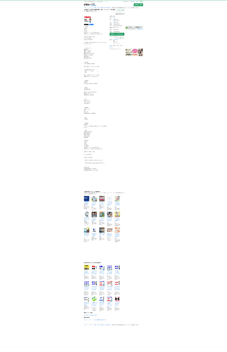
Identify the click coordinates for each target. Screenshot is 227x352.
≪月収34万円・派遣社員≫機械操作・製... (117, 219)
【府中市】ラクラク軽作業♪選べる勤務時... (109, 273)
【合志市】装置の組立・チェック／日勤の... (101, 273)
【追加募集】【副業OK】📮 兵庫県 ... (86, 203)
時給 (85, 315)
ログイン (137, 1)
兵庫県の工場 (102, 7)
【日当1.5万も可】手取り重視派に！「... (86, 219)
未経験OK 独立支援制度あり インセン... (86, 235)
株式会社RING (115, 39)
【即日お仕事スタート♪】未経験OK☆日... (94, 204)
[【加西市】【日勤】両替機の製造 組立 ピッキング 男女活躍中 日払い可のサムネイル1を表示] (88, 19)
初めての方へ (133, 1)
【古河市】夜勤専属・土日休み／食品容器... (94, 273)
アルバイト (91, 7)
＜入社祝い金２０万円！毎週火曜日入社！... (109, 204)
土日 (89, 315)
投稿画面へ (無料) (138, 4)
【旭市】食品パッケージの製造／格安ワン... (109, 288)
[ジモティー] (87, 5)
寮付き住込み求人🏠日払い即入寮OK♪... (94, 219)
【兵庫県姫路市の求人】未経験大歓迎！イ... (109, 219)
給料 (87, 315)
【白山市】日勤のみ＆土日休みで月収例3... (117, 288)
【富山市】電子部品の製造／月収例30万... (101, 288)
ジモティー (86, 7)
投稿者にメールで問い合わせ (117, 34)
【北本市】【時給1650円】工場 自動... (86, 273)
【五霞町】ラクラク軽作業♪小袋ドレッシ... (86, 288)
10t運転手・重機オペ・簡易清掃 (102, 235)
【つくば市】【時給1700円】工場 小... (117, 304)
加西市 (114, 22)
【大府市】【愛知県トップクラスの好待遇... (109, 304)
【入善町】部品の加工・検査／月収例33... (94, 304)
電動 (96, 315)
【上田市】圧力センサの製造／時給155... (94, 288)
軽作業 (95, 7)
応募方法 (92, 315)
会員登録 (141, 1)
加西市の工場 (108, 7)
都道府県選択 (93, 5)
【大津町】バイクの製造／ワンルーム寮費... (117, 273)
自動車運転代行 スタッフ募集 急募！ (101, 203)
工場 (98, 7)
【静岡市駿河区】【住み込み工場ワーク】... (101, 304)
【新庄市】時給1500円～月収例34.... (86, 304)
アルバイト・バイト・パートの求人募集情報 (92, 319)
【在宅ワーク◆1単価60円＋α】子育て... (109, 235)
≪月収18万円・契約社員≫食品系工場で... (117, 204)
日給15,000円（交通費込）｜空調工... (94, 235)
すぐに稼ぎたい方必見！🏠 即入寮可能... (101, 219)
